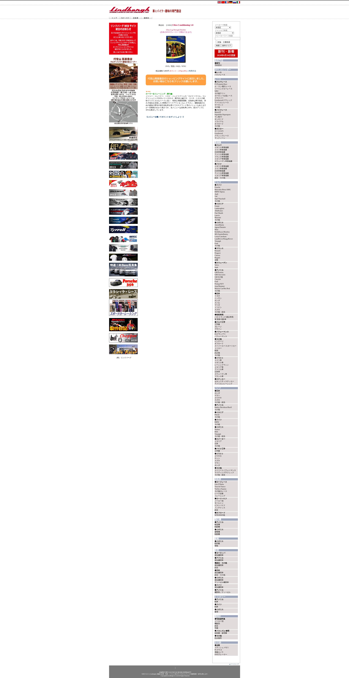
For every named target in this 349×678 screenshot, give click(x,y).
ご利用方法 (191, 71)
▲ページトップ (234, 664)
